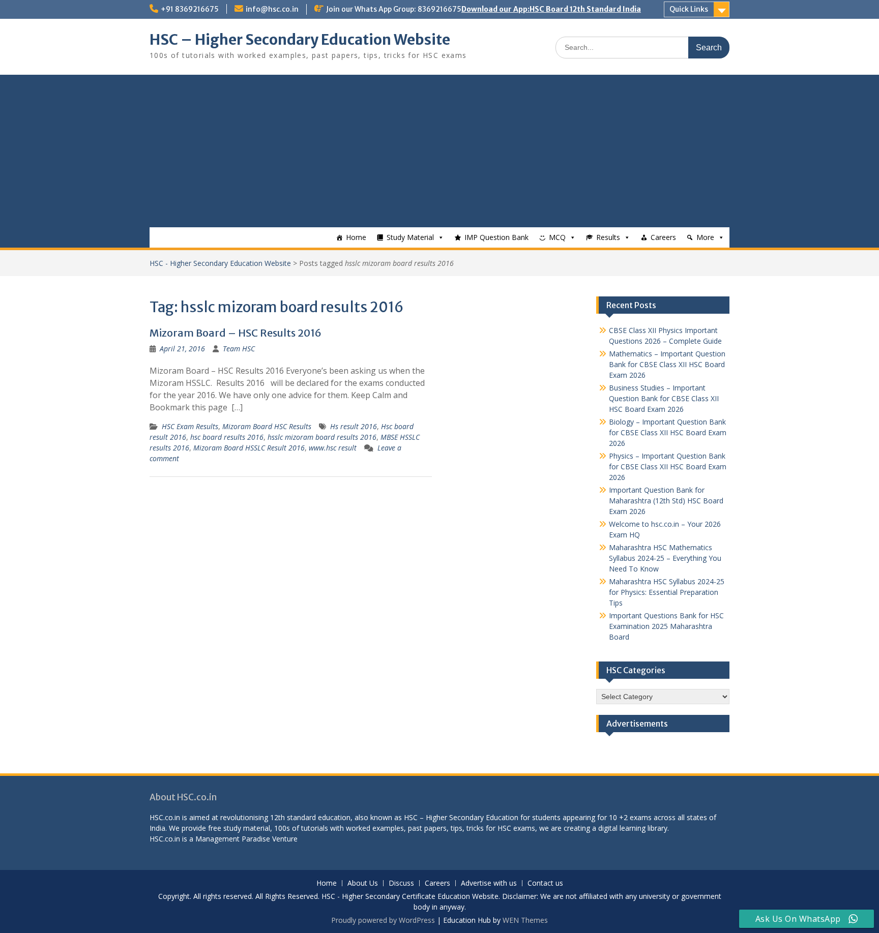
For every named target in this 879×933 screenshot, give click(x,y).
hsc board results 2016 (226, 437)
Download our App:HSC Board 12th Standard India (551, 9)
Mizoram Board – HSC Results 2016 (235, 332)
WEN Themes (525, 920)
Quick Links (688, 9)
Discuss (401, 883)
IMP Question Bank (496, 237)
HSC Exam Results (190, 426)
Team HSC (239, 348)
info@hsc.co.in (272, 9)
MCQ (557, 237)
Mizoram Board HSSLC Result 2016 (249, 448)
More (705, 237)
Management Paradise (232, 839)
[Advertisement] (439, 151)
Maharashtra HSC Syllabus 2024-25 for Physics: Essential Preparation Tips (666, 592)
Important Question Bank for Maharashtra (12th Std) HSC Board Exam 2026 (666, 500)
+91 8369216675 (190, 9)
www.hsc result (333, 448)
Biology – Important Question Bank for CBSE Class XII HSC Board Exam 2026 (667, 432)
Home (356, 237)
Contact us (545, 883)
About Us (362, 883)
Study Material (410, 237)
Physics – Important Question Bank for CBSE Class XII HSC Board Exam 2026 (667, 466)
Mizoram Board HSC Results (266, 426)
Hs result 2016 (353, 426)
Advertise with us (489, 883)
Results (608, 237)
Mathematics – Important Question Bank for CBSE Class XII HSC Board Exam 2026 (667, 364)
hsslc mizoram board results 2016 (322, 437)
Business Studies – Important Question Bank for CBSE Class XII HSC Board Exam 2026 (664, 398)
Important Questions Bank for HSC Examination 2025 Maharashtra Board (666, 626)
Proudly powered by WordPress (383, 920)
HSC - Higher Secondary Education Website (220, 263)
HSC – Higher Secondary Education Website (300, 40)
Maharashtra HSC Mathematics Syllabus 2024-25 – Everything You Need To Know (665, 558)
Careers (663, 237)
